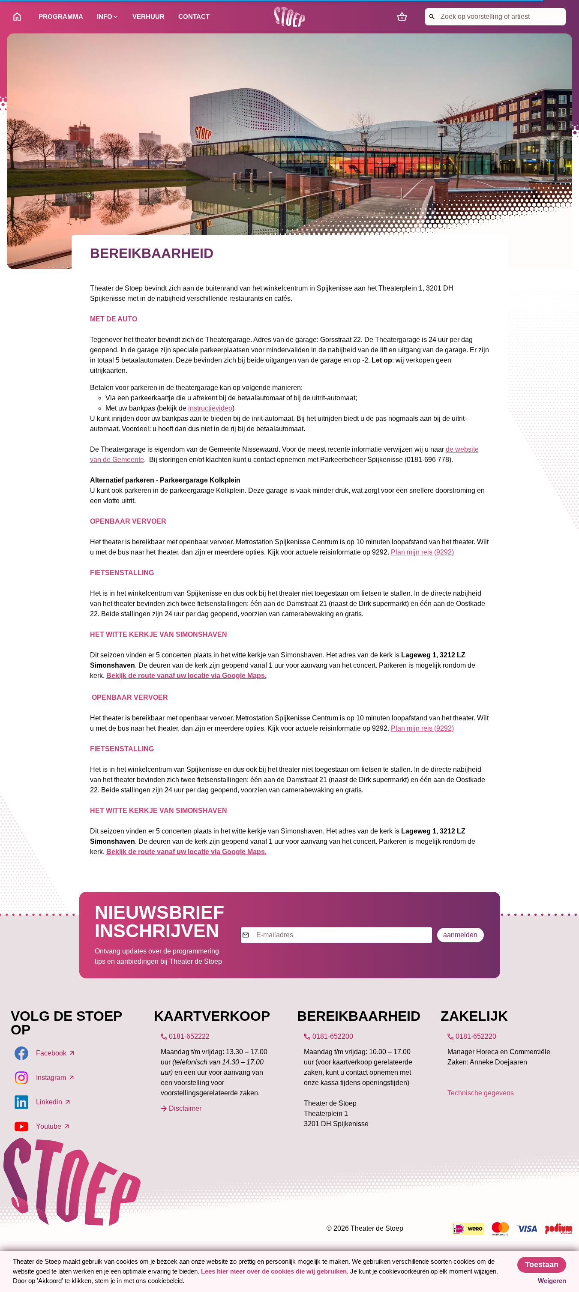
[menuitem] (19, 16)
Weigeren (552, 1280)
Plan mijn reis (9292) (422, 552)
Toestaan (541, 1264)
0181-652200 (332, 1036)
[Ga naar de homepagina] (290, 16)
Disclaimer (185, 1108)
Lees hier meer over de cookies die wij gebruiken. (275, 1271)
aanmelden (460, 934)
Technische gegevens (480, 1093)
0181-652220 (476, 1036)
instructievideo (210, 408)
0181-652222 (189, 1036)
